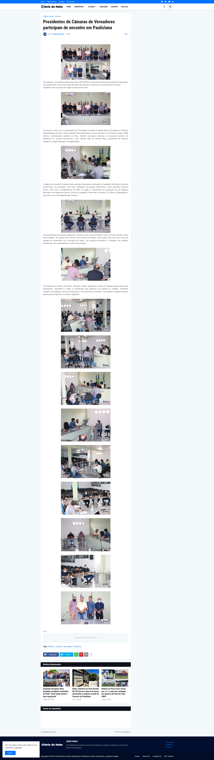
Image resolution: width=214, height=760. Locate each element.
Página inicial (48, 16)
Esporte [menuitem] (114, 7)
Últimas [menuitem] (91, 7)
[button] (164, 6)
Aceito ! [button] (10, 753)
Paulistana (77, 646)
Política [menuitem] (124, 7)
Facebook (169, 745)
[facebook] (162, 1)
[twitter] (165, 1)
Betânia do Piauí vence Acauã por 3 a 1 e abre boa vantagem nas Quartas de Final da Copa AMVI (114, 693)
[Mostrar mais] (91, 654)
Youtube (168, 747)
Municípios (68, 646)
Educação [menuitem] (104, 7)
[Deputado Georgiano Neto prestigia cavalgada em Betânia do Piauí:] (56, 678)
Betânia (58, 16)
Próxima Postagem (122, 732)
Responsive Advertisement (86, 637)
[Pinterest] (81, 654)
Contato (61, 2)
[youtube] (169, 1)
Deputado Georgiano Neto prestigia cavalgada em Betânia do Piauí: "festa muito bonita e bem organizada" (55, 693)
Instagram (169, 742)
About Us (146, 756)
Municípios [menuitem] (78, 7)
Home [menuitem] (69, 7)
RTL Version (71, 2)
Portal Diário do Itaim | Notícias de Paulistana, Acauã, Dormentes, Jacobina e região (86, 756)
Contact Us (157, 756)
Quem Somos (51, 2)
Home (43, 2)
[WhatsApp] (76, 654)
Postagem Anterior (49, 732)
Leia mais (18, 748)
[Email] (86, 654)
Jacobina (58, 646)
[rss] (173, 1)
